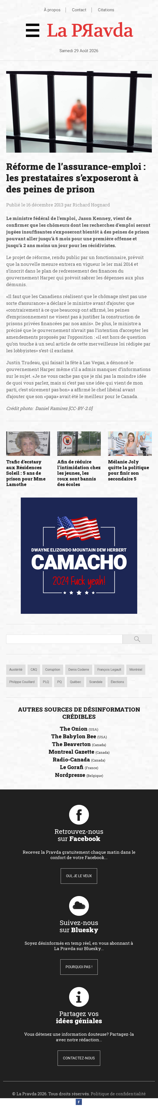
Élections (117, 682)
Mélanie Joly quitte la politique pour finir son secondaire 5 (128, 470)
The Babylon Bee (79, 736)
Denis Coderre (78, 670)
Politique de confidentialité (118, 1093)
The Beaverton (79, 744)
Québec (75, 682)
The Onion (79, 728)
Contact (79, 9)
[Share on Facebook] (79, 1104)
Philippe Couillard (22, 682)
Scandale (95, 682)
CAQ (34, 670)
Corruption (52, 670)
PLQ (46, 682)
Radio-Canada (79, 759)
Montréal (135, 670)
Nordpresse (79, 774)
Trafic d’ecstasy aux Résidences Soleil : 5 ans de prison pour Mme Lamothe (25, 473)
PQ (59, 682)
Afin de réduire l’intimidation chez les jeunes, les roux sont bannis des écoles (79, 473)
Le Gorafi (79, 767)
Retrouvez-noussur (79, 835)
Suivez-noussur (78, 926)
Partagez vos (79, 1017)
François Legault (109, 670)
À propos (52, 9)
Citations (106, 9)
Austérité (15, 670)
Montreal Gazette (79, 751)
